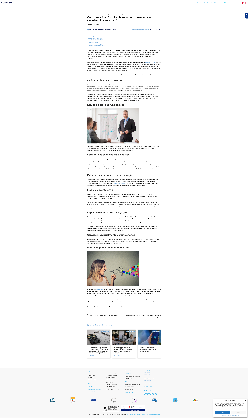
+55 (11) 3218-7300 (147, 372)
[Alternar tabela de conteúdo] (104, 35)
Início (88, 14)
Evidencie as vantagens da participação (97, 41)
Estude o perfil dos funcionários (95, 38)
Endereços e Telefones (94, 389)
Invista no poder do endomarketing (96, 46)
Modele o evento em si (93, 42)
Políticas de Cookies (225, 415)
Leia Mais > (92, 355)
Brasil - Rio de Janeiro (149, 378)
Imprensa (233, 2)
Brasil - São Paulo (148, 370)
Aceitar (222, 412)
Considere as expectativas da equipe (96, 39)
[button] (245, 400)
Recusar (238, 412)
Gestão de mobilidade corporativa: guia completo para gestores (148, 349)
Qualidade (128, 373)
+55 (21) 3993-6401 (147, 382)
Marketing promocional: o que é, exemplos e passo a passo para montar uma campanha (123, 350)
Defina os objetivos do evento (95, 36)
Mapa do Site (129, 392)
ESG (215, 2)
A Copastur (199, 2)
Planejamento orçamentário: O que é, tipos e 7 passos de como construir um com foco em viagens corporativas (98, 350)
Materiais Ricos (92, 392)
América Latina (148, 386)
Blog (212, 2)
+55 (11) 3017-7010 (147, 374)
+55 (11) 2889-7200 (147, 375)
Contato (239, 2)
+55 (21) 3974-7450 (147, 380)
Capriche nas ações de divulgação (96, 44)
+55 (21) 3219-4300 (147, 383)
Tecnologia (207, 2)
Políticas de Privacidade (234, 415)
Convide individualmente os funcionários (97, 45)
